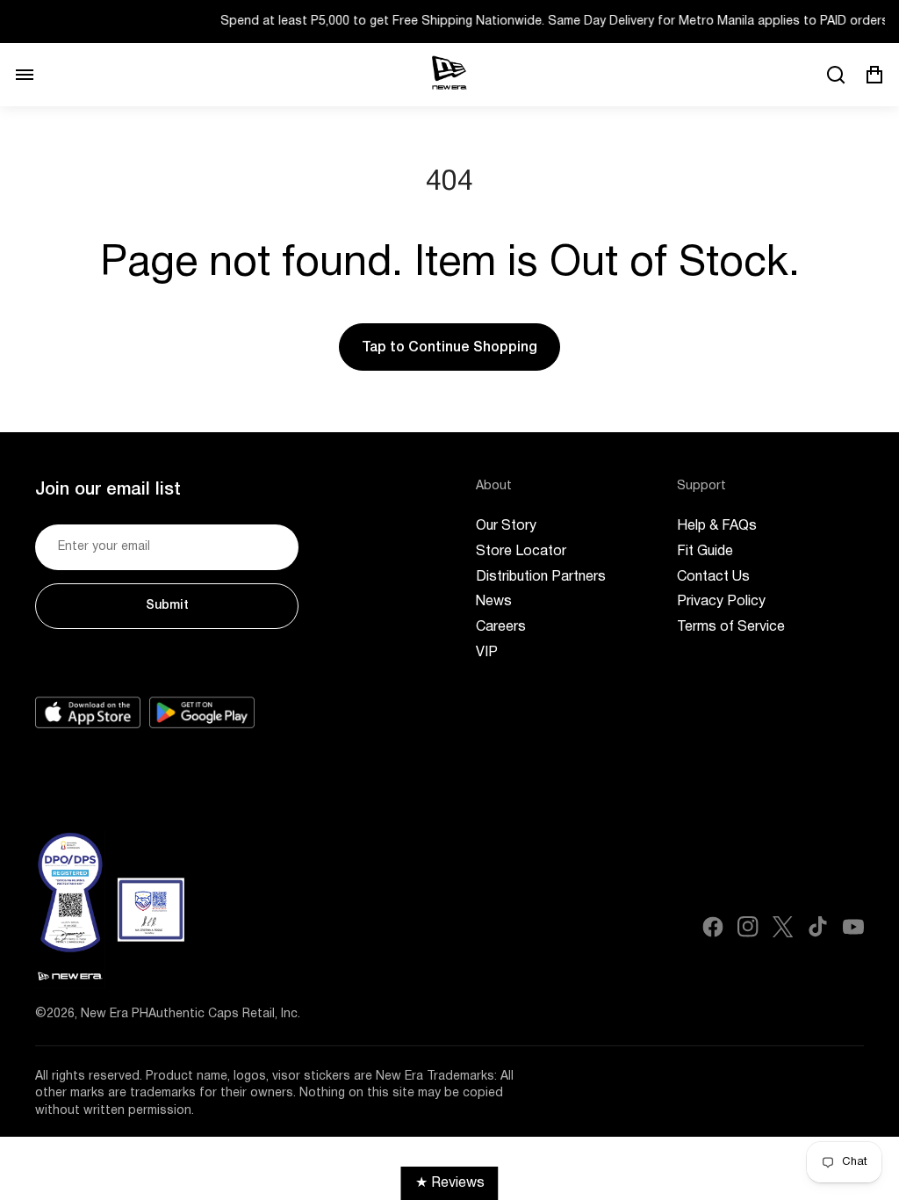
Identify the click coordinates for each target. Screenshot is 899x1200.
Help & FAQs (717, 526)
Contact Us (713, 577)
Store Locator (521, 552)
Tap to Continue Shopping (449, 348)
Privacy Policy (721, 602)
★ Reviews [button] (450, 1183)
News (494, 602)
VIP (487, 653)
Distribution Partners (541, 577)
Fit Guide (705, 552)
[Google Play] (202, 712)
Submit (167, 605)
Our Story (506, 526)
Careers (501, 627)
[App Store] (87, 712)
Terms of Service (731, 627)
